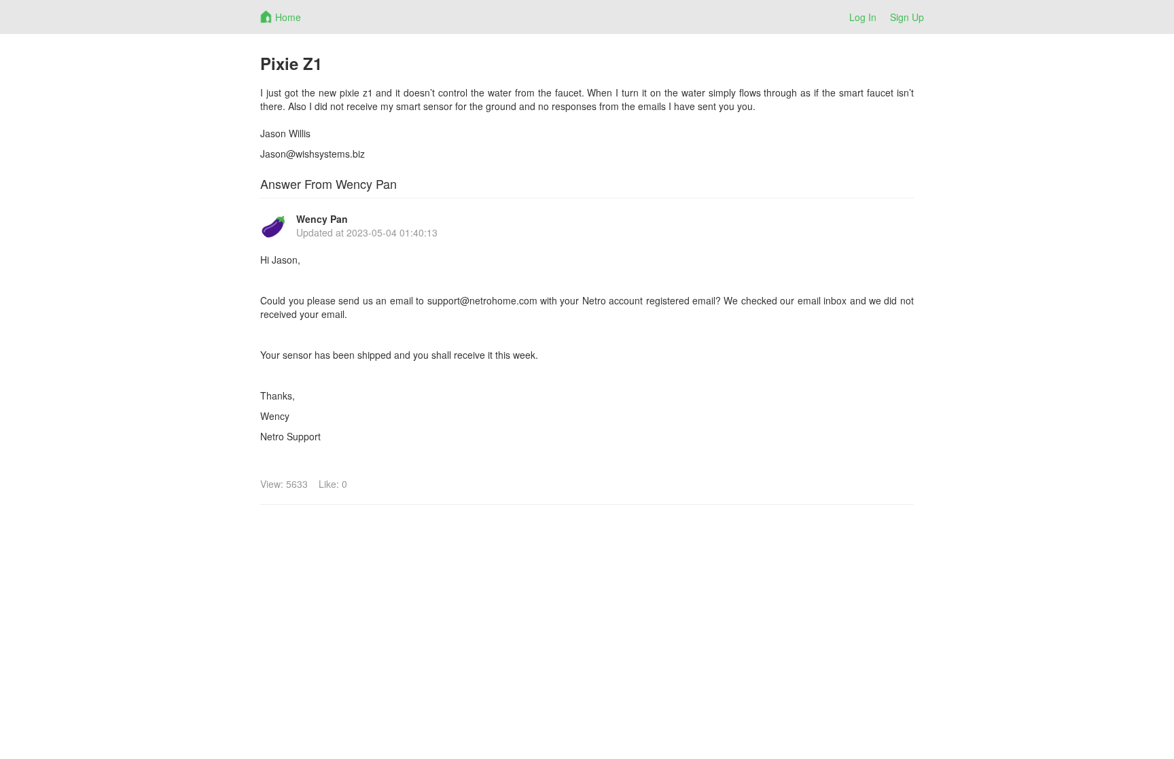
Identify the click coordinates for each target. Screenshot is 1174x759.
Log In (862, 17)
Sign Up (907, 17)
